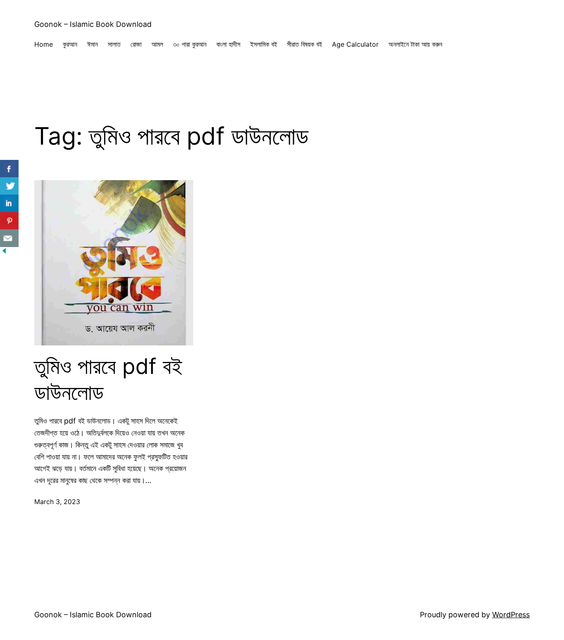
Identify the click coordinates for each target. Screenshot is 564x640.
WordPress (511, 614)
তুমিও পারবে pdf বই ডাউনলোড (108, 379)
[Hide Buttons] (4, 252)
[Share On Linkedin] (9, 203)
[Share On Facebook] (9, 169)
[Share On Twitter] (9, 186)
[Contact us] (9, 238)
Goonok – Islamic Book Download (93, 24)
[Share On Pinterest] (9, 221)
